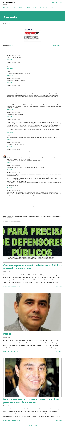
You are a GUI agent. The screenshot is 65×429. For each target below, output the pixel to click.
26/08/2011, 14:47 (16, 71)
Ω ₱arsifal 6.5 (9, 2)
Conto (34, 7)
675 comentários (15, 286)
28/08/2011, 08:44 (17, 156)
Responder (10, 59)
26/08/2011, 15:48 (16, 85)
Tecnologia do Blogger (33, 425)
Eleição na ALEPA (43, 7)
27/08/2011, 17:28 (16, 112)
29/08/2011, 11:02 (16, 165)
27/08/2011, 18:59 (16, 119)
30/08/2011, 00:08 (16, 190)
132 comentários (15, 351)
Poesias (20, 7)
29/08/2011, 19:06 (16, 172)
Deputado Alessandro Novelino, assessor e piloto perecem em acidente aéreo (31, 401)
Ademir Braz (10, 156)
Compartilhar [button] (56, 45)
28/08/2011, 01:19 (16, 149)
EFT (52, 7)
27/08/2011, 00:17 (16, 103)
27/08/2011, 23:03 (16, 135)
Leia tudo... (59, 286)
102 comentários (15, 420)
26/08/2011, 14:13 (16, 55)
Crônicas (13, 7)
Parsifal (7, 333)
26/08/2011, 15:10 (16, 78)
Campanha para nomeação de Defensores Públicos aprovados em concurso (32, 267)
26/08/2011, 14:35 (16, 62)
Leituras (28, 7)
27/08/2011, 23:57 (16, 142)
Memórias (5, 7)
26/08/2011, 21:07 (16, 92)
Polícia (11, 45)
